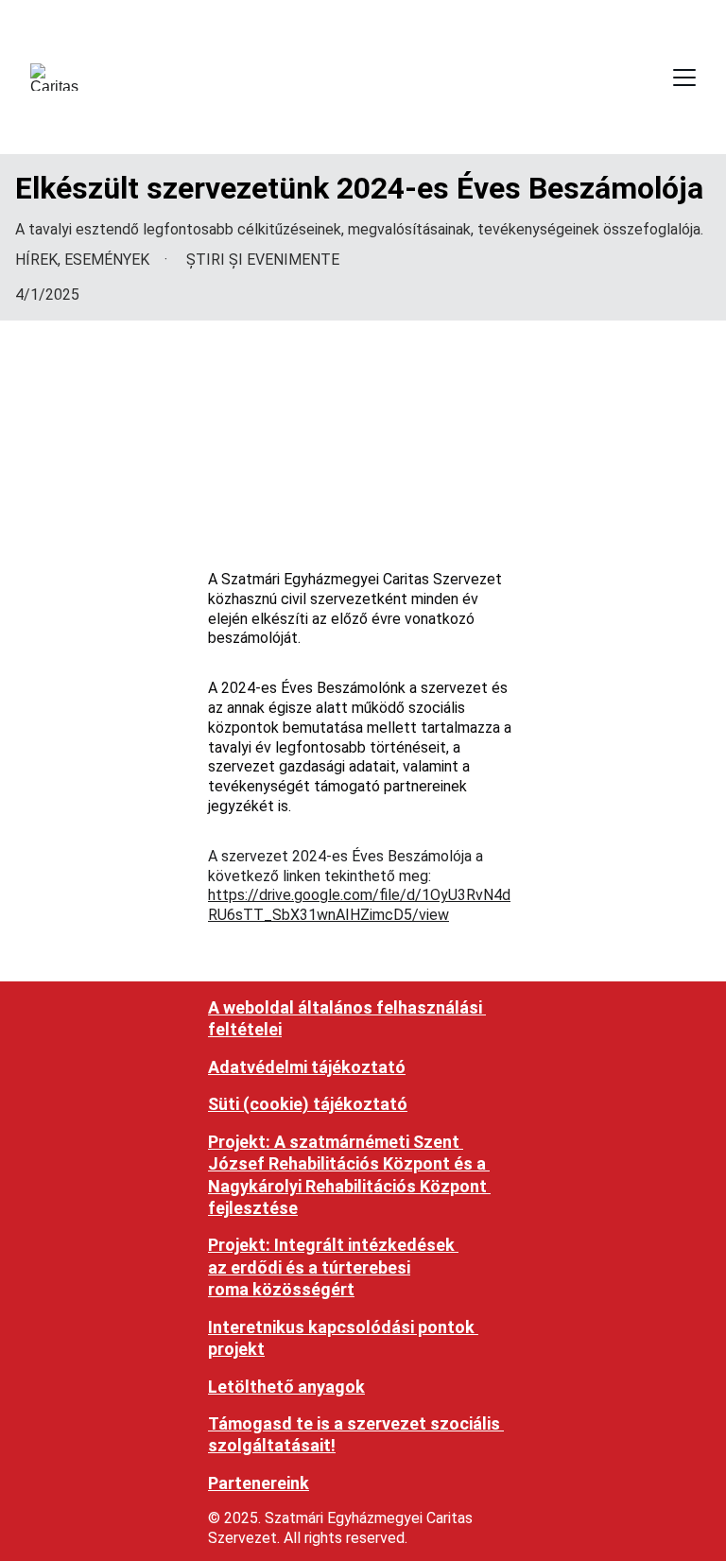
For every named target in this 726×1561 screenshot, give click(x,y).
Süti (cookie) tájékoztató (307, 1104)
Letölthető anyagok (286, 1386)
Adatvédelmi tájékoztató (307, 1067)
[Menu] (684, 77)
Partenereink (258, 1483)
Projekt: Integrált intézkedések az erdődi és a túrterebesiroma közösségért (333, 1267)
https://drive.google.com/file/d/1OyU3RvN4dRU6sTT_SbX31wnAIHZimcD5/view (359, 905)
